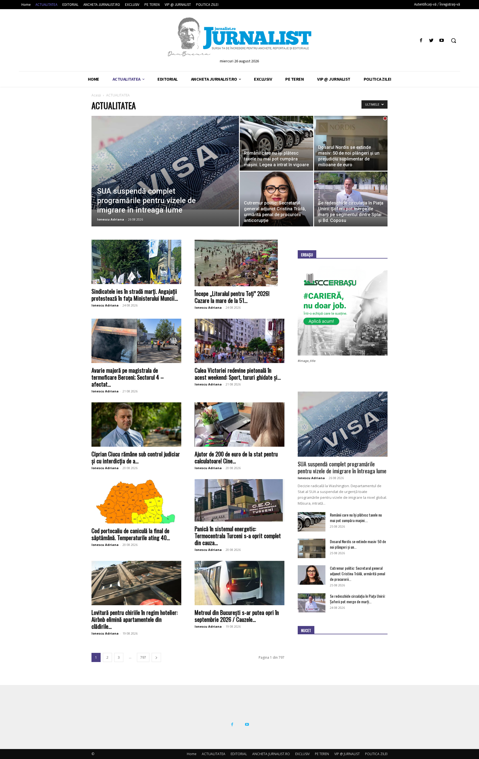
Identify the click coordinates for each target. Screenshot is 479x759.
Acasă (96, 95)
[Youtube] (441, 40)
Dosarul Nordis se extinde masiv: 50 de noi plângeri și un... (358, 544)
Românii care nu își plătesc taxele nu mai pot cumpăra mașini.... (356, 517)
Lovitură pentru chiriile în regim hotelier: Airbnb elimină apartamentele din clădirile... (134, 619)
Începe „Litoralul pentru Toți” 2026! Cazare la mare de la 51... (232, 297)
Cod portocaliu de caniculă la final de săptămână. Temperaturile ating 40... (130, 534)
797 (143, 657)
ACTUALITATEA (213, 754)
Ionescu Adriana (110, 219)
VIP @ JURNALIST (347, 754)
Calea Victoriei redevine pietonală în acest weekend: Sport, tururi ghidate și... (238, 373)
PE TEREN (322, 754)
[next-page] (156, 657)
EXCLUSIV (302, 754)
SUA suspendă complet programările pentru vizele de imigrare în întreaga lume (342, 467)
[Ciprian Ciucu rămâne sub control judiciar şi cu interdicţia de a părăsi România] (136, 424)
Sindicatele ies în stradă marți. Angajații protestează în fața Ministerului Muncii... (134, 294)
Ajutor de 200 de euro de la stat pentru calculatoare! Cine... (236, 457)
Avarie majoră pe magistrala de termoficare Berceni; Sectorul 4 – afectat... (127, 377)
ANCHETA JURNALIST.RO (271, 754)
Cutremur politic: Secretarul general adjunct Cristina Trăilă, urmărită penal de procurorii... (357, 573)
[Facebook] (421, 40)
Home (192, 754)
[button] (453, 40)
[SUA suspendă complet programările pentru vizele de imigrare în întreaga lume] (165, 162)
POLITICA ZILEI (376, 754)
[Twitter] (431, 40)
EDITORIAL (239, 754)
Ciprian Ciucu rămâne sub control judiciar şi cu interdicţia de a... (135, 457)
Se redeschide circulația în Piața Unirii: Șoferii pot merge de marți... (357, 598)
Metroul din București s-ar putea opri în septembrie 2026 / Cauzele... (237, 615)
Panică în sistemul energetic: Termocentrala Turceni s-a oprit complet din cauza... (238, 535)
